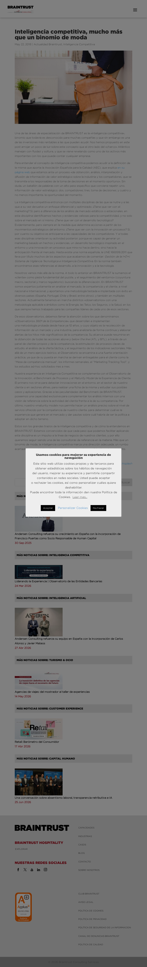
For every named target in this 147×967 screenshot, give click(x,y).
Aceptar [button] (48, 508)
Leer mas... (80, 497)
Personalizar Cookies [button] (73, 507)
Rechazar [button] (98, 508)
